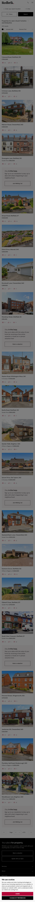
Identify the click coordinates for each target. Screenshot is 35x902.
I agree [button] (17, 894)
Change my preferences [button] (17, 898)
